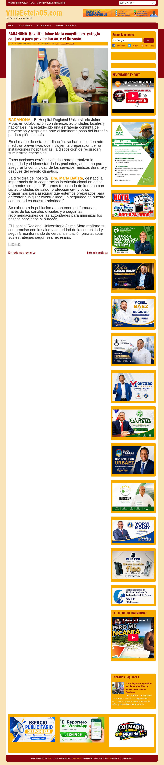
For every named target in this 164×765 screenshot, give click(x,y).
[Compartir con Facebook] (19, 244)
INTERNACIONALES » (66, 26)
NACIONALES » (44, 26)
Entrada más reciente (21, 252)
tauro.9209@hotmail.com (122, 758)
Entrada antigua (97, 252)
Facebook (120, 46)
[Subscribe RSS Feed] (142, 46)
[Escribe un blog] (13, 244)
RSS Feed (149, 46)
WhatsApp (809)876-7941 (21, 2)
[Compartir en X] (16, 244)
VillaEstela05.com (34, 12)
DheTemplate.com (62, 758)
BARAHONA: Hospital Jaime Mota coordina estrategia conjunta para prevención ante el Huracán (54, 36)
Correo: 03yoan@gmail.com (51, 2)
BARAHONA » (25, 26)
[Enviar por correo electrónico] (10, 244)
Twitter (134, 46)
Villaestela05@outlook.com (95, 758)
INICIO (11, 26)
